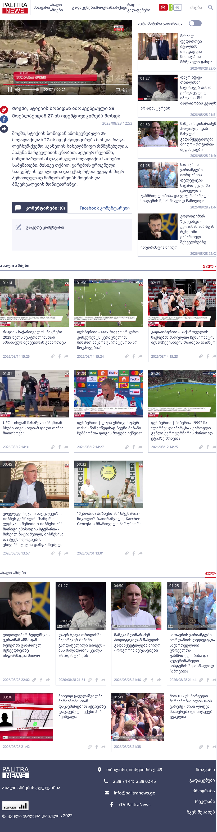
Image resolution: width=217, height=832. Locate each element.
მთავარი (42, 7)
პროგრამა (104, 7)
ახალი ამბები (56, 7)
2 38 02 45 (146, 781)
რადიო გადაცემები (138, 7)
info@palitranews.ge (134, 793)
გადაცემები (83, 7)
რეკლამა (205, 801)
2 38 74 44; (123, 781)
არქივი (120, 7)
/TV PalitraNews (135, 804)
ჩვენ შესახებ (201, 812)
